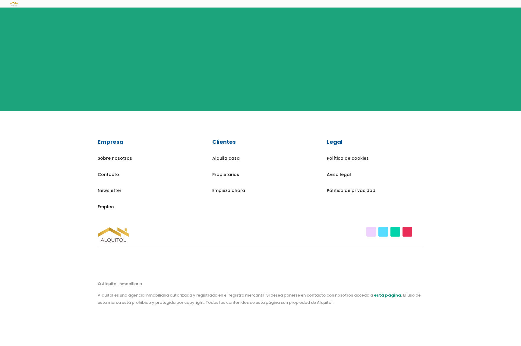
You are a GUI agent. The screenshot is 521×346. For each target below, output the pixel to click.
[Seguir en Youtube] (383, 232)
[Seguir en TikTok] (395, 232)
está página (387, 295)
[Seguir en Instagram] (407, 232)
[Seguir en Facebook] (371, 232)
